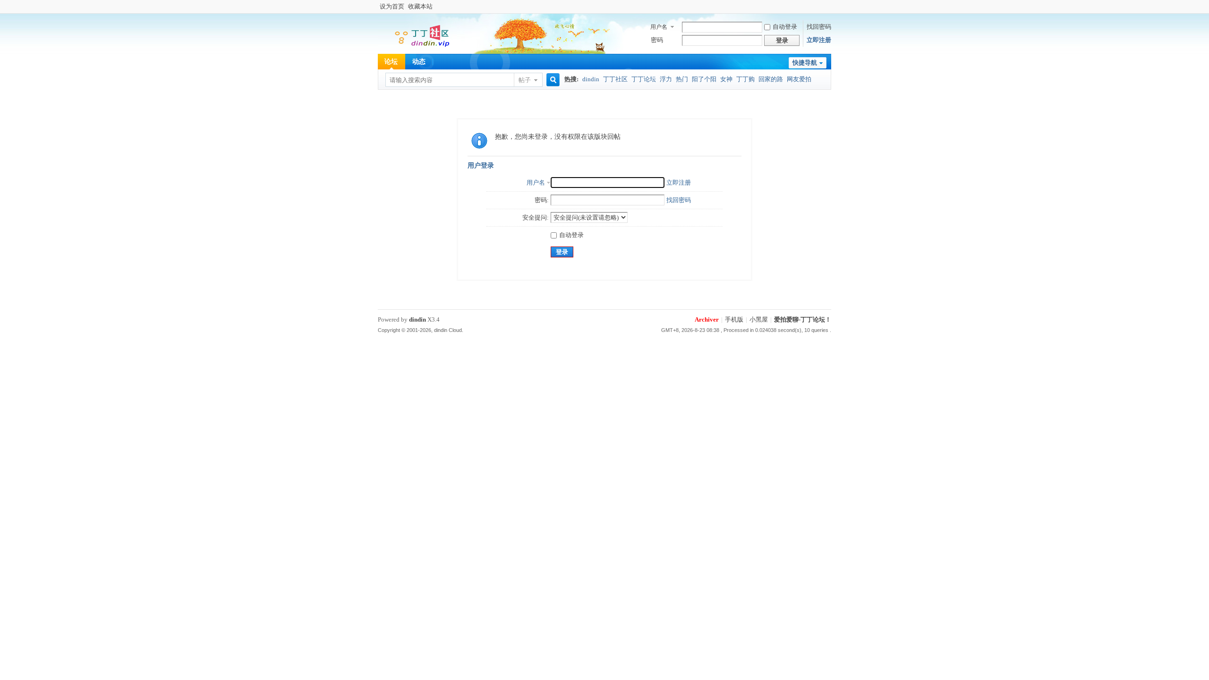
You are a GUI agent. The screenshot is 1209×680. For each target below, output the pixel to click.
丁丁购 (745, 79)
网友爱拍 (799, 79)
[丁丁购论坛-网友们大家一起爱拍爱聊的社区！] (415, 47)
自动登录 (785, 26)
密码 (657, 39)
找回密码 (819, 26)
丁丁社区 (615, 79)
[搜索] (552, 80)
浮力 (666, 79)
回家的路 (770, 79)
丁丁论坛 (643, 79)
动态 (419, 61)
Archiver (707, 319)
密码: (542, 200)
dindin (590, 79)
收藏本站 (420, 6)
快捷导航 (804, 62)
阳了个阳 (704, 79)
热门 (682, 79)
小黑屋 (758, 319)
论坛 (391, 61)
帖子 (525, 80)
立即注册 (819, 39)
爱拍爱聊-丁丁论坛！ (802, 319)
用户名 (658, 27)
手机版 (734, 319)
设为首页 (392, 6)
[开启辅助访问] (828, 6)
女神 (726, 79)
